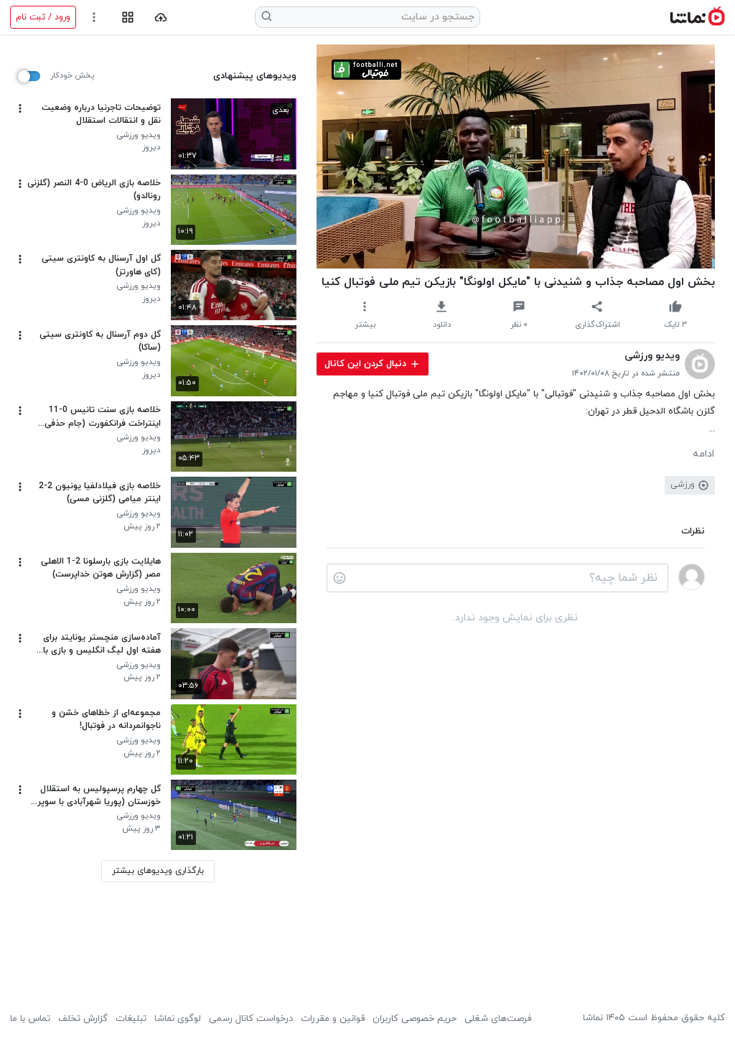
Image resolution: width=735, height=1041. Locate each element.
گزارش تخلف (83, 1018)
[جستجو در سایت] (267, 17)
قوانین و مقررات (333, 1018)
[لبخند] (339, 578)
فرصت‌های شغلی (497, 1018)
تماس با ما (30, 1018)
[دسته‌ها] (127, 17)
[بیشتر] (20, 108)
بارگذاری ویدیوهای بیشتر (158, 870)
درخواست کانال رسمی (251, 1018)
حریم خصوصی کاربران (415, 1018)
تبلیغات (131, 1018)
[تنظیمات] (94, 17)
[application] (516, 157)
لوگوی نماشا (177, 1018)
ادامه (703, 454)
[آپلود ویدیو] (161, 17)
